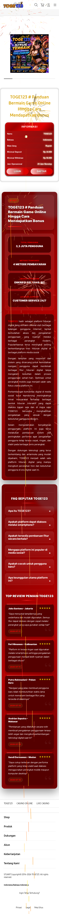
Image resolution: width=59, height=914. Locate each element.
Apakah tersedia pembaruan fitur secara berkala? (28, 537)
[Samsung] (8, 4)
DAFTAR (41, 171)
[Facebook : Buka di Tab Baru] (20, 900)
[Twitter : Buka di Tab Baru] (26, 900)
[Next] (55, 457)
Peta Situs (38, 907)
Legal (28, 907)
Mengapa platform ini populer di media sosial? (27, 551)
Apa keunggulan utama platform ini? (28, 579)
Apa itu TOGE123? (19, 510)
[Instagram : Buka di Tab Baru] (33, 900)
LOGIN (17, 171)
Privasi (19, 907)
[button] (42, 5)
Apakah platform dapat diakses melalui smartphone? (27, 523)
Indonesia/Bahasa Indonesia (16, 885)
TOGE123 (13, 321)
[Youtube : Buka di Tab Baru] (39, 900)
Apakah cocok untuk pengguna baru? (27, 565)
